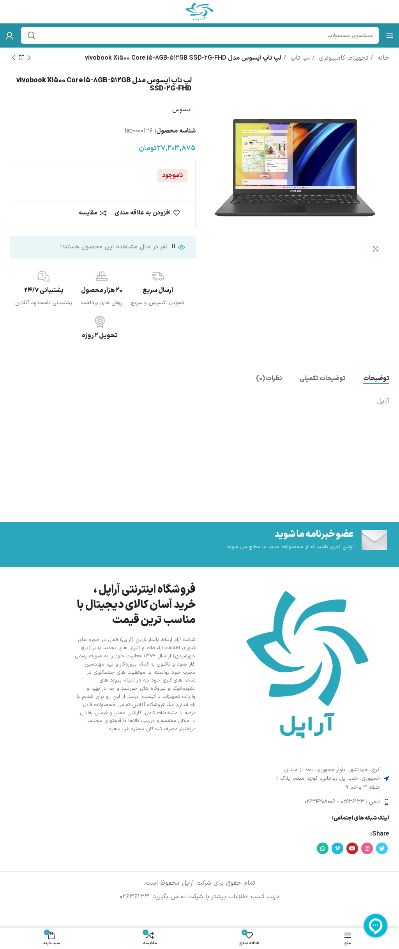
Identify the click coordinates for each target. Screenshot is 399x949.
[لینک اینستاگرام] (367, 848)
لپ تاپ (299, 58)
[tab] (376, 379)
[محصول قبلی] (29, 58)
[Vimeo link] (337, 848)
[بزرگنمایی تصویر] (375, 249)
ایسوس (182, 109)
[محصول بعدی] (14, 58)
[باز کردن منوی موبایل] (390, 35)
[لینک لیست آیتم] (328, 802)
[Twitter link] (382, 848)
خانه (382, 58)
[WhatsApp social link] (322, 848)
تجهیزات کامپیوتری (342, 58)
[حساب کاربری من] (9, 35)
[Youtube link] (352, 848)
